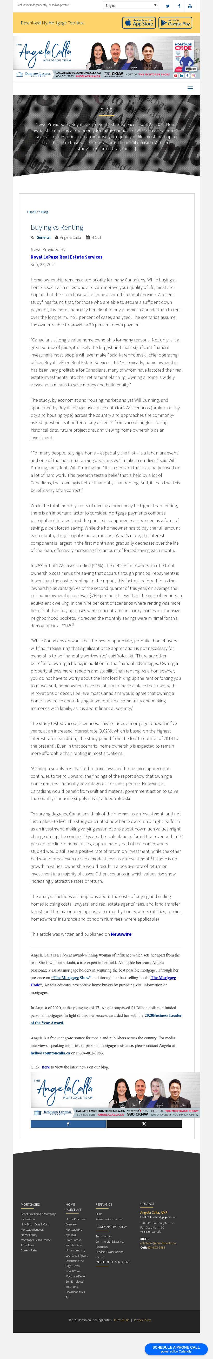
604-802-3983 (156, 1247)
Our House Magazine (113, 1262)
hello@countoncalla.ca (50, 1053)
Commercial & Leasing (110, 1241)
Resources (102, 1247)
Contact (100, 1257)
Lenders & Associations (109, 1252)
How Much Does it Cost (35, 1224)
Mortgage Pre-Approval (74, 1232)
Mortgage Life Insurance (36, 1240)
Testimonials (104, 1236)
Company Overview (111, 1226)
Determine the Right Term (75, 1263)
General (43, 237)
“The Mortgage (65, 977)
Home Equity (29, 1235)
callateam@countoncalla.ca (158, 1243)
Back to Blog (38, 211)
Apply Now (27, 1245)
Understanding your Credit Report (77, 1252)
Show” (85, 977)
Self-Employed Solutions (75, 1284)
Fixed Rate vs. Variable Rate (74, 1242)
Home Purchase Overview (75, 1221)
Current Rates (29, 1250)
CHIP (99, 1214)
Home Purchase (74, 1207)
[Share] (68, 1124)
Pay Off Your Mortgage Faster (76, 1273)
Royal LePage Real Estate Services (66, 257)
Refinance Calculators (109, 1219)
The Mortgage (163, 977)
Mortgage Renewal (32, 1229)
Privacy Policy (142, 1320)
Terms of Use (121, 1320)
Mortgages (30, 1204)
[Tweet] (144, 1124)
